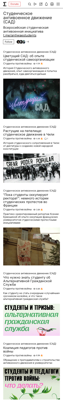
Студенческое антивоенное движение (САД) (29, 51)
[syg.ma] (4, 4)
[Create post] (41, 4)
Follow (8, 41)
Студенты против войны (17, 63)
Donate (14, 4)
